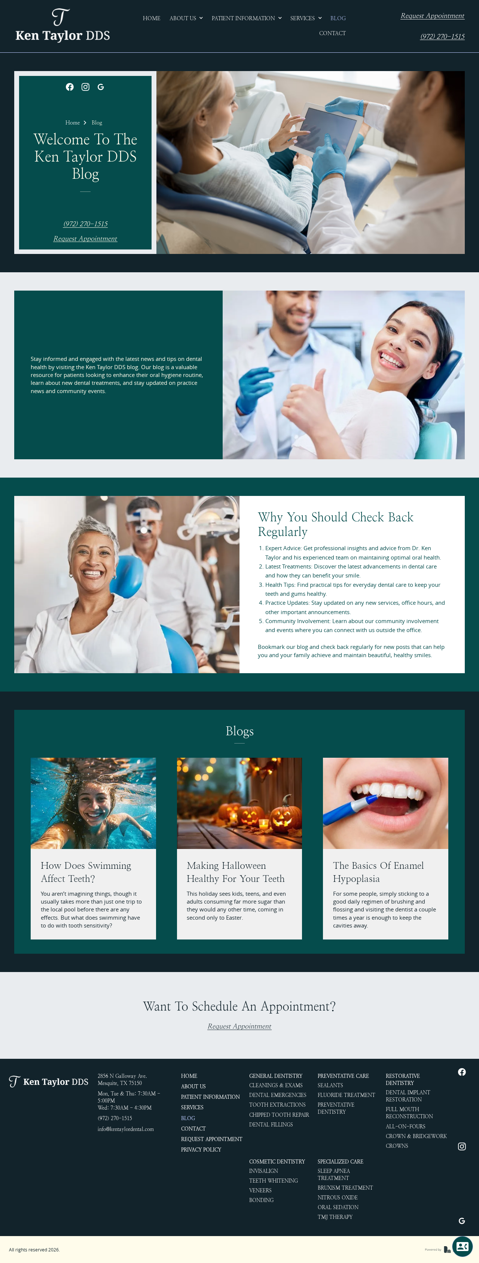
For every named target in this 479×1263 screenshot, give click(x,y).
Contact (193, 1129)
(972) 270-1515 (442, 36)
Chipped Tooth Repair (279, 1115)
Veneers (260, 1190)
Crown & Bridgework (416, 1136)
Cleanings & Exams (276, 1085)
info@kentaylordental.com (126, 1129)
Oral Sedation (338, 1207)
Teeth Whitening (273, 1181)
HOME (189, 1076)
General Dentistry (275, 1076)
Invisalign (263, 1171)
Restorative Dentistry (403, 1079)
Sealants (330, 1085)
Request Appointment (432, 15)
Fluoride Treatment (346, 1095)
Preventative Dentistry (336, 1108)
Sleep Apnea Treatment (334, 1174)
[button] (187, 19)
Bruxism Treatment (345, 1188)
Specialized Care (340, 1162)
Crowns (397, 1146)
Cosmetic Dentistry (277, 1162)
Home (72, 123)
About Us (193, 1086)
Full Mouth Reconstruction (409, 1113)
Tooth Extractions (277, 1105)
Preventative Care (343, 1076)
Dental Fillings (271, 1125)
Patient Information (210, 1097)
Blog (97, 123)
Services (192, 1107)
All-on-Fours (405, 1126)
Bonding (261, 1200)
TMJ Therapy (335, 1217)
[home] (62, 26)
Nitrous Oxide (338, 1198)
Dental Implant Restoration (408, 1096)
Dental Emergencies (277, 1095)
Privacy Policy (201, 1150)
